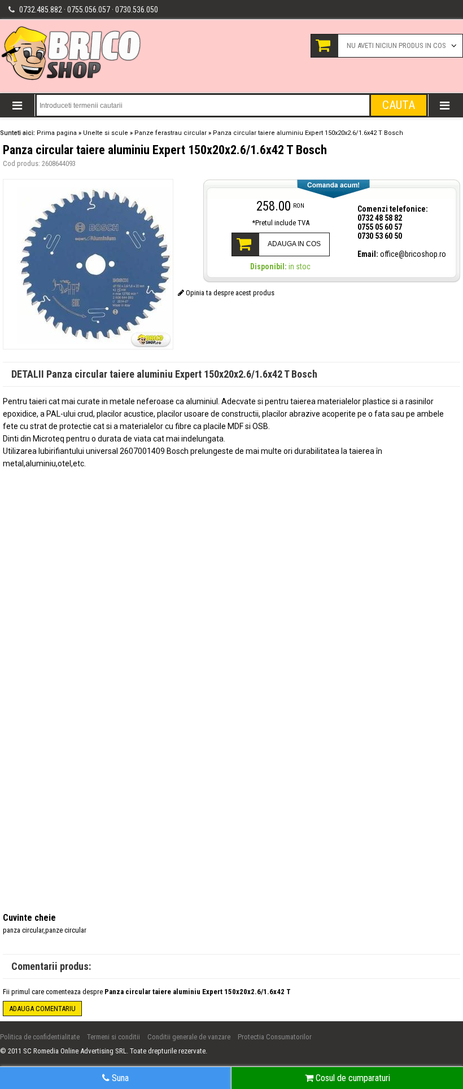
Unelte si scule (105, 133)
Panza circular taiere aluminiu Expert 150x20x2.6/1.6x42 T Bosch (308, 133)
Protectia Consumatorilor (275, 1037)
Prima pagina (57, 133)
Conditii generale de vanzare (188, 1037)
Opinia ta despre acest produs (229, 292)
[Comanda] (331, 189)
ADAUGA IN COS (294, 244)
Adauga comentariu (42, 1008)
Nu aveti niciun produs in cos (396, 45)
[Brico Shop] (72, 79)
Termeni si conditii (113, 1037)
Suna (119, 1078)
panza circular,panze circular (44, 930)
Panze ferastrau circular (170, 133)
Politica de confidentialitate (40, 1037)
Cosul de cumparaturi (351, 1078)
